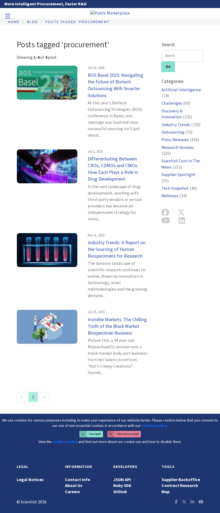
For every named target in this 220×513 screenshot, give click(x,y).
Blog (32, 22)
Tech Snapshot (179, 188)
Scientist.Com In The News (181, 164)
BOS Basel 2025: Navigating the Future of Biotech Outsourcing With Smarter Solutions (115, 85)
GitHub (120, 492)
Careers (72, 492)
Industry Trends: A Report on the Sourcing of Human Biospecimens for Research (116, 249)
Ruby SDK (122, 486)
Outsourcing (177, 132)
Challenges (176, 103)
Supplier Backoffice (181, 480)
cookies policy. (154, 425)
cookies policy (65, 442)
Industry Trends (181, 125)
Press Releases (180, 140)
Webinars (174, 196)
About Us (73, 486)
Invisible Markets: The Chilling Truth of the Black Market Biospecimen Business (117, 326)
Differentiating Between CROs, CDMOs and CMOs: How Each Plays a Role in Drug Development (113, 169)
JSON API (122, 480)
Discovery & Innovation (177, 114)
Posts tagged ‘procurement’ (78, 22)
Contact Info (77, 480)
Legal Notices (30, 480)
